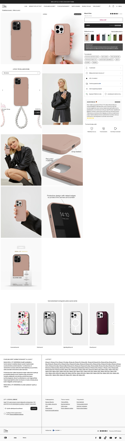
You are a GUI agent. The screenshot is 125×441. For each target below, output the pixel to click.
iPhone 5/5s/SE (59, 369)
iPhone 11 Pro (112, 366)
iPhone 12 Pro (70, 366)
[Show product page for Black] (92, 37)
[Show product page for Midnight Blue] (103, 37)
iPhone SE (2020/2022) (78, 367)
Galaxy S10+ (48, 375)
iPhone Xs (48, 367)
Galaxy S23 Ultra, (89, 371)
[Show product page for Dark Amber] (120, 37)
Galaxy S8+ (82, 375)
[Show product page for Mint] (109, 37)
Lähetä (34, 408)
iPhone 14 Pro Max (106, 364)
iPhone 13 (114, 364)
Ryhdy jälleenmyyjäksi (67, 408)
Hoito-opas (64, 406)
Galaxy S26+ (74, 369)
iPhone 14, (82, 364)
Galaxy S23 (72, 371)
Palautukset (48, 408)
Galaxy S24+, (56, 371)
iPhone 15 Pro (57, 364)
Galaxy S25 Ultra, (113, 369)
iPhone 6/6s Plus (50, 369)
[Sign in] (109, 6)
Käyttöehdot (80, 402)
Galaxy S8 (75, 375)
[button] (109, 431)
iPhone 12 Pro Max (85, 366)
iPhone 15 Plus (65, 364)
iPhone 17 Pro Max (63, 362)
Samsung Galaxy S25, (95, 369)
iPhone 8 (87, 367)
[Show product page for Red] (98, 37)
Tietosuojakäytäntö (82, 404)
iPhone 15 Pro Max (74, 364)
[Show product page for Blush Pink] (86, 37)
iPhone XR (62, 367)
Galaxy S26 (68, 369)
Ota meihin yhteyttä (51, 404)
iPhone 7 (100, 367)
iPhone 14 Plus (97, 364)
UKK (46, 406)
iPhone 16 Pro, (97, 362)
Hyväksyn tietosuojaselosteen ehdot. (15, 413)
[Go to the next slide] (39, 90)
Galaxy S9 (62, 375)
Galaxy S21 (64, 373)
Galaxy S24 (48, 371)
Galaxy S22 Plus (105, 371)
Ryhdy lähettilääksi (82, 408)
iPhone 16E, (84, 362)
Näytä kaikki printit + (117, 31)
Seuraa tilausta (49, 402)
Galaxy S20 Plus (97, 373)
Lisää (37, 112)
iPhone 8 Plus (94, 367)
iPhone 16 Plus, (105, 362)
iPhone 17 (47, 362)
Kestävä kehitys (65, 404)
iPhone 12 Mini (94, 366)
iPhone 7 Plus (107, 367)
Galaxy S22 (97, 371)
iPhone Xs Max (55, 367)
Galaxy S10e (56, 375)
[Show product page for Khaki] (115, 37)
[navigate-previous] (113, 323)
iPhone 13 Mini (63, 366)
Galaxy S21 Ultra (81, 373)
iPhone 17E (78, 362)
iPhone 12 (77, 366)
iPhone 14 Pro (89, 364)
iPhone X (68, 367)
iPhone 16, (90, 362)
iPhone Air (71, 362)
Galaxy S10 (116, 373)
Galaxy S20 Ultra (107, 373)
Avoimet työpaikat (82, 406)
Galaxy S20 (89, 373)
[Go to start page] (4, 6)
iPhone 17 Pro (54, 362)
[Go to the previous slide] (2, 90)
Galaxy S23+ (80, 371)
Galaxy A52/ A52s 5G (55, 373)
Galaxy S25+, (104, 369)
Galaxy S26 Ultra (83, 369)
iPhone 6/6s (115, 367)
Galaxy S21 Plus (72, 373)
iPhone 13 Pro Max (54, 366)
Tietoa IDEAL (64, 402)
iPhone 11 (118, 366)
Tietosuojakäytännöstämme (16, 414)
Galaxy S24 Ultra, (64, 371)
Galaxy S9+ (69, 375)
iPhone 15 (50, 364)
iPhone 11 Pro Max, (103, 366)
